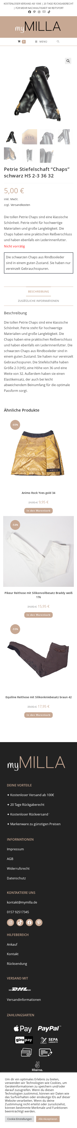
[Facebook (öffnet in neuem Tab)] (29, 12)
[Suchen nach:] (58, 42)
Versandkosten (20, 205)
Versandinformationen (24, 999)
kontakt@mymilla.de (22, 902)
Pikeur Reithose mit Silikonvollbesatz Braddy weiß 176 (38, 595)
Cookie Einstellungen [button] (19, 1119)
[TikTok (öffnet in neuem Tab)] (48, 12)
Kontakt (13, 954)
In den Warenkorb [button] (38, 510)
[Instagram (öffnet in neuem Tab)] (39, 12)
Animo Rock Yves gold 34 (38, 493)
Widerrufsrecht (18, 868)
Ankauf (12, 944)
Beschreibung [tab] (38, 291)
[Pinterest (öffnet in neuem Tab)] (34, 12)
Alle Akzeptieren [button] (47, 1119)
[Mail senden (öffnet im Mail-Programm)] (44, 12)
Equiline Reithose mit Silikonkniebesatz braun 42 (39, 697)
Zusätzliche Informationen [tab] (38, 301)
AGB (10, 859)
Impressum (15, 849)
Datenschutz (16, 878)
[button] (68, 61)
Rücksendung (17, 963)
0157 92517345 (18, 912)
